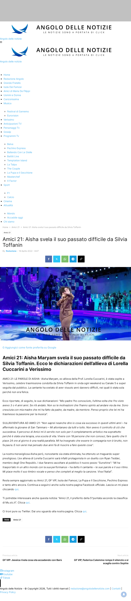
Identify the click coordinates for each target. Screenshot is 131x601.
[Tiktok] (1, 577)
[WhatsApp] (64, 259)
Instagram (8, 570)
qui (16, 489)
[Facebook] (48, 259)
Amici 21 (16, 227)
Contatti (116, 588)
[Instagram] (1, 570)
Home (5, 227)
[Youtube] (1, 574)
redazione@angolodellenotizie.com (90, 588)
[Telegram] (73, 259)
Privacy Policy (8, 592)
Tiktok (6, 577)
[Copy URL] (81, 259)
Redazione (11, 251)
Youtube (8, 574)
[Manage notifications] (124, 594)
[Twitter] (56, 259)
